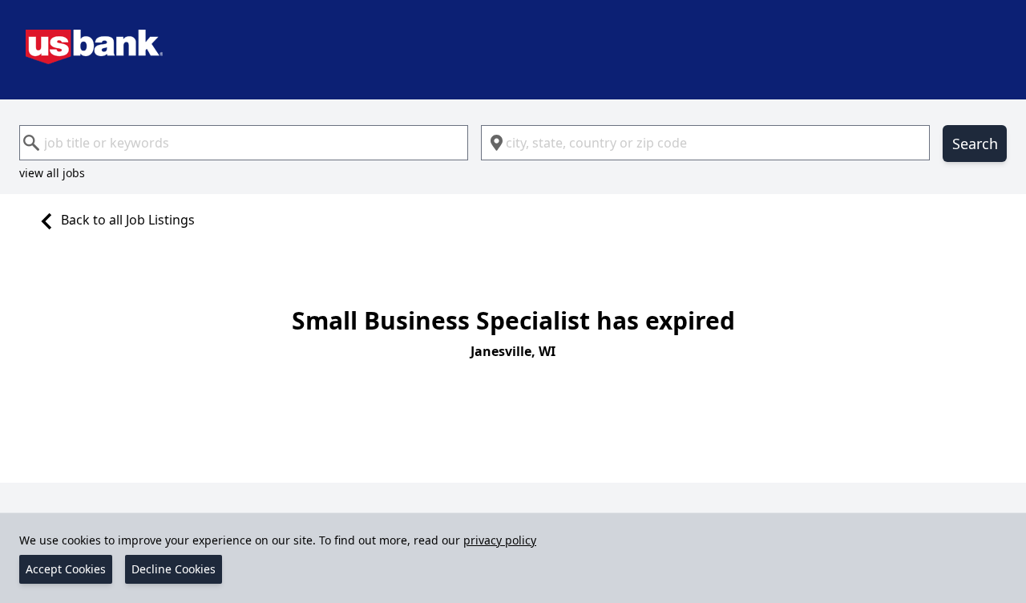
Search (975, 143)
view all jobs (52, 172)
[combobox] (243, 142)
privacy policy (499, 540)
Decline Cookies (173, 569)
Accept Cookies (66, 569)
